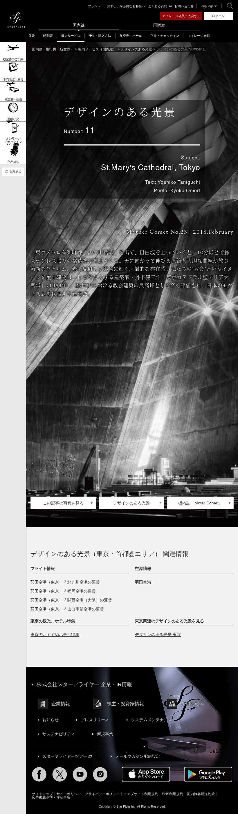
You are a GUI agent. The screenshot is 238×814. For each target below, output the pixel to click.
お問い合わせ (184, 6)
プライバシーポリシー (102, 794)
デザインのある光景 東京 (158, 634)
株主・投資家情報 (125, 703)
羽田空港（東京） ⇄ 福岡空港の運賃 (63, 591)
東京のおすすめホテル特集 (54, 634)
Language (207, 6)
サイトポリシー (69, 794)
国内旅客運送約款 (201, 794)
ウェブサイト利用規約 (140, 794)
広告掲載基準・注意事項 (51, 797)
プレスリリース (95, 719)
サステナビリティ (58, 734)
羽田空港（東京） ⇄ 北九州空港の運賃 (65, 582)
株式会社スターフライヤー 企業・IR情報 (84, 684)
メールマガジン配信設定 (137, 756)
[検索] (230, 6)
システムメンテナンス (151, 719)
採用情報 (190, 703)
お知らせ (50, 719)
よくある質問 (157, 6)
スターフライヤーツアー (64, 756)
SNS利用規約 (172, 794)
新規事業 (105, 734)
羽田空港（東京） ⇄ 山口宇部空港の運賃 (67, 609)
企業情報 (60, 703)
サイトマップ (42, 794)
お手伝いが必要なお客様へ (126, 6)
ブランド (94, 6)
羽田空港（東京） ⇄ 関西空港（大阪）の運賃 (71, 600)
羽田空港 (143, 582)
